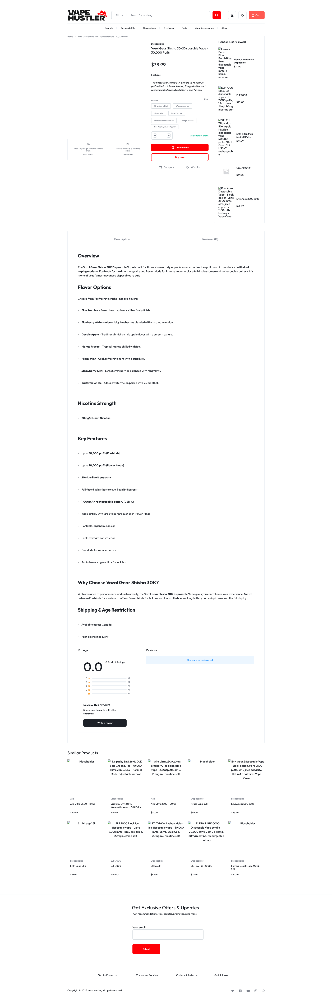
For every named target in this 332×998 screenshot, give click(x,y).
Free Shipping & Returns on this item (88, 150)
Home (70, 36)
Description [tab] (122, 239)
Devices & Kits (128, 28)
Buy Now (180, 157)
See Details (88, 155)
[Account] (232, 15)
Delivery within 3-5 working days (127, 150)
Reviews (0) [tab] (210, 239)
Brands (109, 28)
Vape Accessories (204, 28)
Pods (184, 28)
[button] (161, 106)
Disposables (149, 28)
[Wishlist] (242, 15)
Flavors (154, 100)
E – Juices (169, 28)
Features (155, 74)
